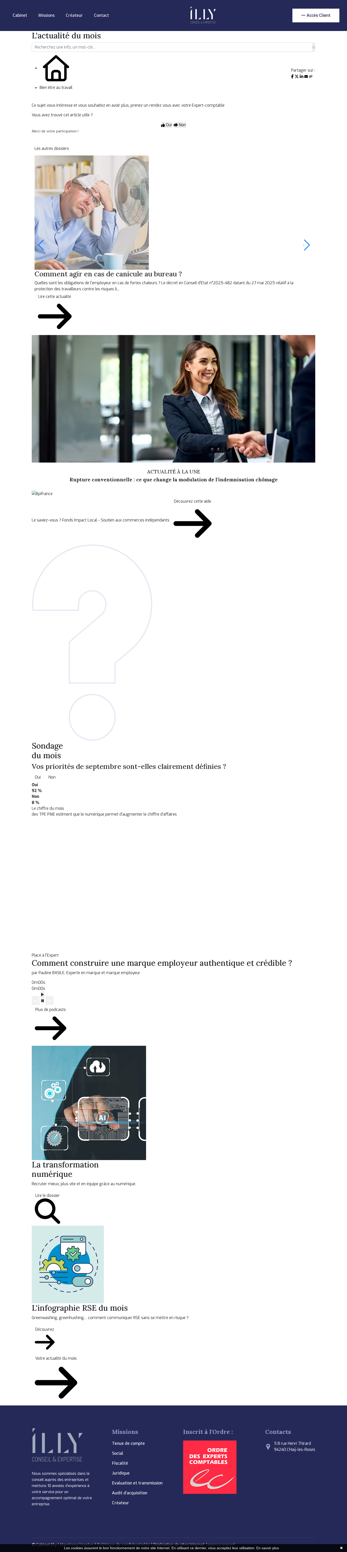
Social (117, 1453)
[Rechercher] (313, 47)
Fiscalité (120, 1463)
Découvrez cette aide (192, 501)
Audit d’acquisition (129, 1493)
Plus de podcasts (50, 1009)
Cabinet (20, 15)
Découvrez (44, 1329)
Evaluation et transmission (137, 1483)
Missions (46, 15)
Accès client (318, 15)
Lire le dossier (47, 1195)
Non (52, 777)
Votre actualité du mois (56, 1358)
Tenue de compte (128, 1443)
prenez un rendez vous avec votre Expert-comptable (178, 105)
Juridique (121, 1473)
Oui (38, 777)
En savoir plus (267, 1548)
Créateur (74, 15)
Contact (101, 15)
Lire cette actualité (54, 296)
